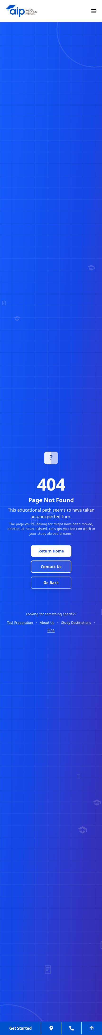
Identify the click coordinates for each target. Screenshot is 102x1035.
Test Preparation (20, 622)
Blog (51, 630)
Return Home (51, 551)
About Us (47, 622)
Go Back (51, 582)
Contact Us (51, 566)
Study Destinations (76, 622)
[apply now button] (51, 1028)
